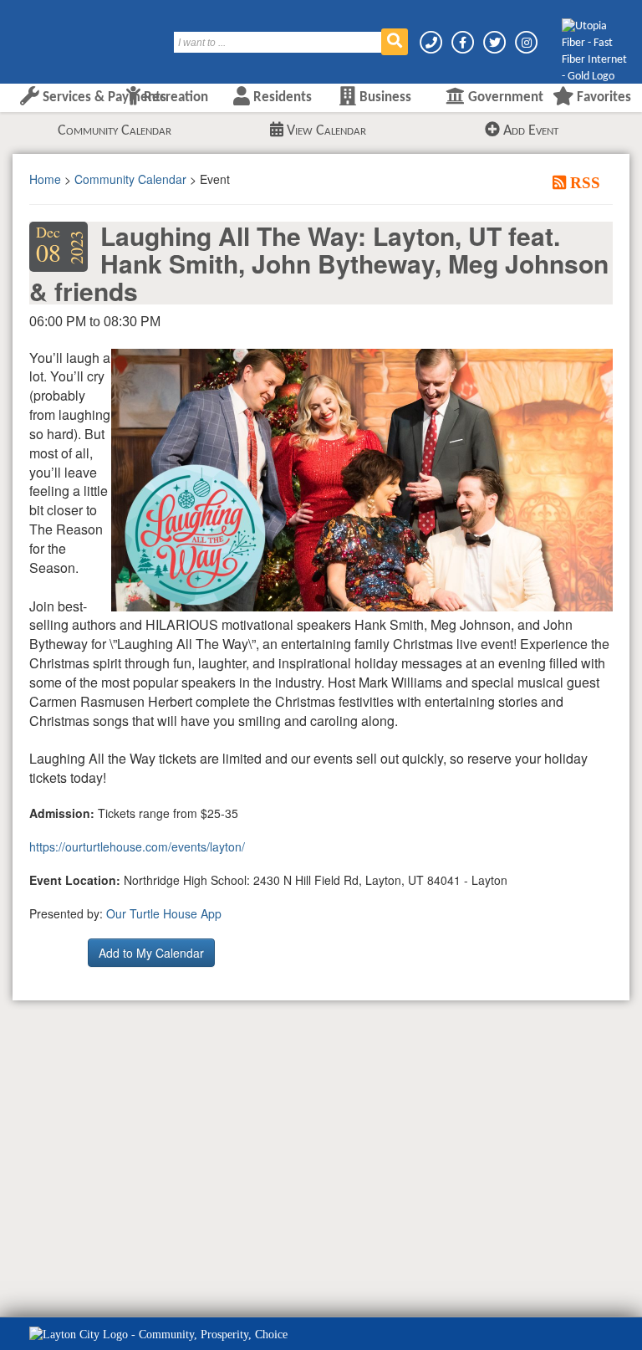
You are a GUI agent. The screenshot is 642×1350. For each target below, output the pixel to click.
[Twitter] (496, 42)
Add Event (529, 131)
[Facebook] (464, 42)
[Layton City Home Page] (63, 36)
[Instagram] (526, 42)
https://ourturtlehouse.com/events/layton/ (137, 846)
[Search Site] (394, 41)
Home (45, 179)
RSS (583, 182)
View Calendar (324, 131)
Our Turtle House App (164, 913)
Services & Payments (102, 97)
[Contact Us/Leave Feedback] (432, 42)
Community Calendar (114, 131)
